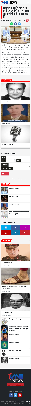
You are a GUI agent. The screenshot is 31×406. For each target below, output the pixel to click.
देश (27, 21)
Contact (10, 403)
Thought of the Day (7, 144)
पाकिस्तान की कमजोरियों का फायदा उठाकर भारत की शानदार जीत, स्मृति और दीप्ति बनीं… (18, 329)
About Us (6, 403)
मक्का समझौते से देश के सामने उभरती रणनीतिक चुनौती (19, 213)
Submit (6, 174)
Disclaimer (28, 403)
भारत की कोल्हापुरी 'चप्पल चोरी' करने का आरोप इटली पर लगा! (14, 288)
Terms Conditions (22, 403)
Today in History (6, 102)
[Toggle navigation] (28, 2)
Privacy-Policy (15, 403)
